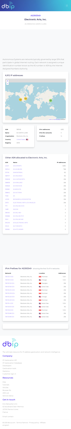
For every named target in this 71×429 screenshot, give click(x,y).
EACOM (15, 209)
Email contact (8, 416)
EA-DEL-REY (17, 212)
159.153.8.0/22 (9, 310)
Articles (5, 387)
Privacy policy (34, 422)
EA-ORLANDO (17, 176)
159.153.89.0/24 (9, 317)
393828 (7, 186)
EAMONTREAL (18, 172)
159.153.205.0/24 (10, 293)
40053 (7, 199)
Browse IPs (7, 390)
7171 (6, 206)
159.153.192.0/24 (9, 286)
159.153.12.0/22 (9, 280)
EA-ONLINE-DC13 (18, 206)
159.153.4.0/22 (9, 303)
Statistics (6, 371)
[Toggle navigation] (66, 5)
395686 (7, 216)
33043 (7, 226)
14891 (6, 209)
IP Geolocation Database (12, 363)
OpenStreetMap (56, 119)
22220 (7, 166)
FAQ (4, 382)
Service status (8, 396)
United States (21, 139)
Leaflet (50, 119)
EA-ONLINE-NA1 (18, 219)
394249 (7, 222)
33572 (7, 202)
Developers (7, 366)
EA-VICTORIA (17, 192)
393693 (7, 189)
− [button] (7, 83)
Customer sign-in (9, 374)
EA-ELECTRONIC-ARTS (20, 222)
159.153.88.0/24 (9, 313)
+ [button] (7, 81)
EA (14, 196)
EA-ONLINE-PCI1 (18, 216)
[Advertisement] (35, 46)
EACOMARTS (17, 166)
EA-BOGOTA (17, 189)
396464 (7, 212)
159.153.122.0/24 (9, 283)
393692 (7, 229)
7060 (6, 196)
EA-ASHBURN (17, 169)
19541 (6, 219)
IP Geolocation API (10, 360)
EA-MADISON (17, 186)
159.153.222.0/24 (10, 296)
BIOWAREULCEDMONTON (22, 199)
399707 (7, 176)
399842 (7, 192)
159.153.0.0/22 (9, 276)
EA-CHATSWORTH (19, 179)
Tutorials (6, 385)
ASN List (6, 393)
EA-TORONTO (17, 226)
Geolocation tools (9, 368)
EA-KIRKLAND (17, 182)
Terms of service (22, 422)
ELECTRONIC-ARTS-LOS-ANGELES (24, 202)
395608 (7, 179)
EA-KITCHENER (18, 229)
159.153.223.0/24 (10, 300)
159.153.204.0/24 (10, 290)
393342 (7, 169)
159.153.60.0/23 (9, 306)
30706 (7, 172)
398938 (7, 182)
